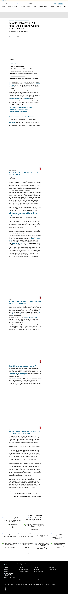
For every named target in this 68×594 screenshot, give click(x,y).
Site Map (53, 584)
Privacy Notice (7, 584)
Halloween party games (15, 98)
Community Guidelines (23, 569)
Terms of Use (47, 584)
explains (33, 248)
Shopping (52, 6)
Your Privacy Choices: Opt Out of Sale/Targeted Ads (17, 587)
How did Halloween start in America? (18, 76)
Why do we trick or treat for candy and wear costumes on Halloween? (24, 73)
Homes (3, 6)
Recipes (34, 6)
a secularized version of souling (30, 317)
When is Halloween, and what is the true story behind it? (21, 68)
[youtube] (21, 564)
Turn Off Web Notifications (24, 571)
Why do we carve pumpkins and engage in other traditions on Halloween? (24, 78)
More (65, 6)
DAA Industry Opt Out (40, 584)
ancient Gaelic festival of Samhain (18, 181)
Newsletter (9, 0)
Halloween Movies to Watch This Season (19, 111)
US (3, 0)
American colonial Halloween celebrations (18, 373)
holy (14, 122)
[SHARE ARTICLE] (18, 37)
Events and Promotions (38, 571)
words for (11, 122)
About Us (59, 6)
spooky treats (26, 98)
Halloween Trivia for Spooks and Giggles (19, 109)
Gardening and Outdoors (12, 6)
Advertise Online (37, 569)
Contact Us (6, 569)
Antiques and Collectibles (25, 6)
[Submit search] (17, 4)
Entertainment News (43, 6)
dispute (10, 233)
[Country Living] (34, 3)
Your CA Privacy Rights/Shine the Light (28, 584)
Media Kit (36, 567)
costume (24, 83)
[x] (18, 564)
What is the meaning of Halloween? (17, 66)
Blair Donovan (12, 33)
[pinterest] (29, 564)
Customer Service (52, 569)
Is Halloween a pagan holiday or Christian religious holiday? (22, 71)
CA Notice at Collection (15, 584)
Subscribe (60, 3)
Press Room (51, 567)
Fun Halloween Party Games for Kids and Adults (21, 107)
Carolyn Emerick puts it (17, 243)
